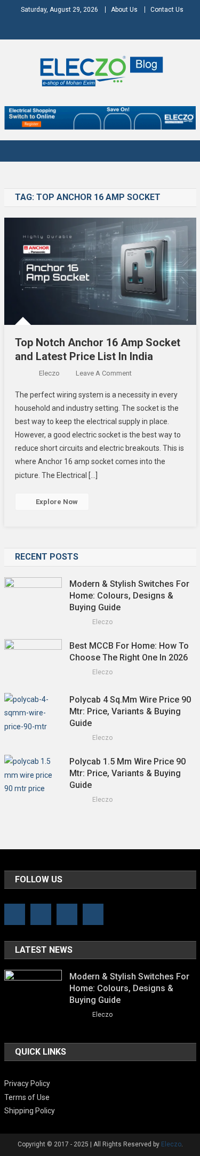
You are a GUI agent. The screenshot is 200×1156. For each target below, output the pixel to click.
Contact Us (166, 9)
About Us (124, 9)
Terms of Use (27, 1097)
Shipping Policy (29, 1110)
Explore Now (57, 502)
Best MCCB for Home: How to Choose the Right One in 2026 (129, 652)
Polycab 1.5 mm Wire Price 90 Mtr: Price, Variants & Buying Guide (127, 773)
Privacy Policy (27, 1083)
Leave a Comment (104, 373)
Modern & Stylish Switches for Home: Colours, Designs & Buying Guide (129, 595)
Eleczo (49, 373)
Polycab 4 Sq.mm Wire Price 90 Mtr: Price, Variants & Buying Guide (130, 711)
